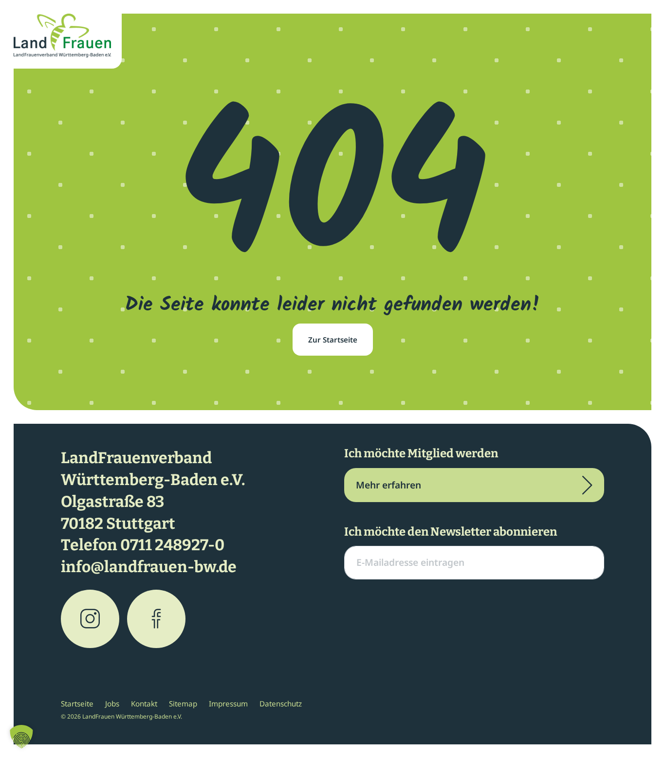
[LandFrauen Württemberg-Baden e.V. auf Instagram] (90, 619)
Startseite (77, 703)
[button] (21, 736)
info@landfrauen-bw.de (149, 567)
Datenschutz (280, 703)
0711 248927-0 (172, 545)
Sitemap (183, 703)
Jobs (112, 703)
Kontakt (144, 703)
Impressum (228, 703)
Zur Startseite (332, 339)
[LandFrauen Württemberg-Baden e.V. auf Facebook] (156, 619)
